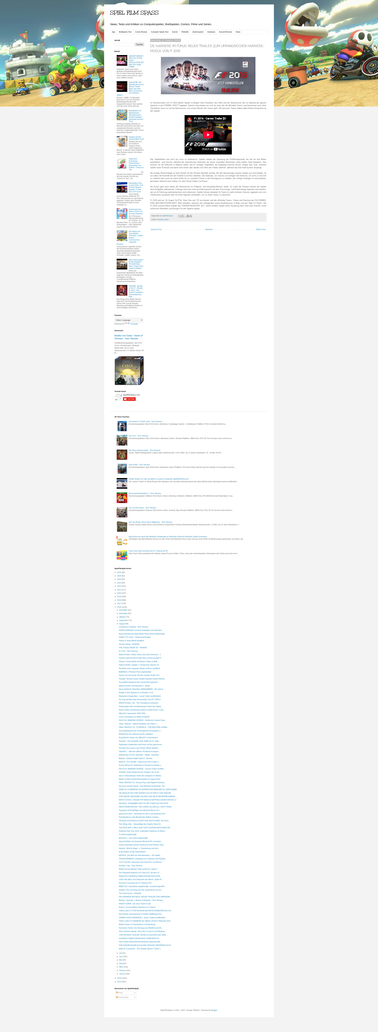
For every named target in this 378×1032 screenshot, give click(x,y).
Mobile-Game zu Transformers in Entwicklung (137, 924)
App (113, 32)
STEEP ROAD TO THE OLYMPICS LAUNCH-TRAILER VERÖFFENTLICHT (159, 479)
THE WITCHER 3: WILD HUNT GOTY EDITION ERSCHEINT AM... (145, 828)
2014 (119, 982)
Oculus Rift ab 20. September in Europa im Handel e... (140, 765)
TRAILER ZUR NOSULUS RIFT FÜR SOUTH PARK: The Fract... (144, 821)
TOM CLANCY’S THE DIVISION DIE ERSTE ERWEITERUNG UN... (145, 911)
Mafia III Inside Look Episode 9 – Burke (134, 686)
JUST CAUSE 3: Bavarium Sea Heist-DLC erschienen (140, 862)
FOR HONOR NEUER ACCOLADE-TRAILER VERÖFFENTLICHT (145, 945)
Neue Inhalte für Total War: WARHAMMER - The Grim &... (141, 689)
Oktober (122, 617)
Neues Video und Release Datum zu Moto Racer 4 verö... (142, 710)
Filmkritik (185, 32)
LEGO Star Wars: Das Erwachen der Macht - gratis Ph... (141, 879)
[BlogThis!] (182, 216)
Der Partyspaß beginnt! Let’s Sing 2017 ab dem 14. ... (140, 873)
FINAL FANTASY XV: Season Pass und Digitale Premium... (142, 783)
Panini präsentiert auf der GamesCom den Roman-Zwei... (142, 845)
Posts (120, 993)
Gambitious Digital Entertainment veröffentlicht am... (139, 938)
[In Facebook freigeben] (187, 216)
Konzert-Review (225, 32)
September (123, 620)
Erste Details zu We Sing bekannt (132, 852)
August (122, 624)
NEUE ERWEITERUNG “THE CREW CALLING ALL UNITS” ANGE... (146, 807)
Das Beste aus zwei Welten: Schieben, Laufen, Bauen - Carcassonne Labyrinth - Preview (130, 237)
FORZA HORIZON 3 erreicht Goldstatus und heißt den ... (141, 630)
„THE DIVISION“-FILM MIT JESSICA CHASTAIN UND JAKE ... (143, 935)
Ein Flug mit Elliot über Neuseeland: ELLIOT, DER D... (140, 700)
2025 (119, 576)
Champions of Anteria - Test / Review (133, 627)
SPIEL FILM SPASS (134, 12)
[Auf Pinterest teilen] (190, 216)
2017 (119, 603)
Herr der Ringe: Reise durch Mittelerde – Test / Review (150, 522)
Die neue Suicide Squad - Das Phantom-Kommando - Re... (142, 786)
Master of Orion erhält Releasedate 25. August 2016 (139, 779)
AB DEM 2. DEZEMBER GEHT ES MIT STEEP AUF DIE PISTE (143, 803)
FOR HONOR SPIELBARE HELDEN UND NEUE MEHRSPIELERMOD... (147, 796)
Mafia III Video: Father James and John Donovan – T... (140, 655)
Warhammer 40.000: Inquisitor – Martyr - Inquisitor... (139, 755)
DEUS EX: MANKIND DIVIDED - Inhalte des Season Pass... (142, 720)
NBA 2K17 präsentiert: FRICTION (132, 713)
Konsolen (160, 219)
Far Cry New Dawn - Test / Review (142, 508)
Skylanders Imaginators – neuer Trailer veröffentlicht (140, 696)
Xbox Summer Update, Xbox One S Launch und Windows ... (143, 931)
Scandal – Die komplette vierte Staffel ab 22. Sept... (139, 741)
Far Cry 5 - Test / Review (138, 436)
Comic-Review (141, 32)
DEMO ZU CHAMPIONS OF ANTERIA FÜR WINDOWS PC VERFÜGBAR (148, 789)
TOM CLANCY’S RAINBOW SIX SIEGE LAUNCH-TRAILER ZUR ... (145, 921)
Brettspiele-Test (125, 32)
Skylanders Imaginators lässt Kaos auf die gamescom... (141, 744)
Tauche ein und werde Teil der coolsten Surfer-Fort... (140, 675)
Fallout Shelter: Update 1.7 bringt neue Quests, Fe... (139, 665)
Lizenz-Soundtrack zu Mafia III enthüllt (134, 717)
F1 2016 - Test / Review (128, 651)
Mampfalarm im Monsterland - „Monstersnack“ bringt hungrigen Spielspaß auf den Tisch (136, 116)
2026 (119, 572)
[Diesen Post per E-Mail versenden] (179, 216)
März (121, 967)
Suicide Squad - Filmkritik (129, 644)
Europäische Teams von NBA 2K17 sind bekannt (138, 738)
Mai (121, 960)
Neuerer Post (156, 229)
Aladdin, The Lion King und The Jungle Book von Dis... (141, 890)
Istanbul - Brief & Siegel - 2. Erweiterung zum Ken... (139, 848)
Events (175, 32)
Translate (134, 324)
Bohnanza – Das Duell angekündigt (133, 838)
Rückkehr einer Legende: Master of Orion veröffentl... (140, 668)
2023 (119, 583)
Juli (120, 953)
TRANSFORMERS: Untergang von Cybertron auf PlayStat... (142, 859)
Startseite (209, 229)
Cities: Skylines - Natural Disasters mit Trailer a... (138, 724)
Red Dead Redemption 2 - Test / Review (145, 493)
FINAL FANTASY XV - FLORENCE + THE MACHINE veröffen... (144, 727)
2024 (119, 579)
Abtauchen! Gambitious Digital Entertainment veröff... (140, 876)
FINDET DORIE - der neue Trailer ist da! (135, 904)
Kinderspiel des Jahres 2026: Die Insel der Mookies (136, 211)
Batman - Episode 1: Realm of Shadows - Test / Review (141, 900)
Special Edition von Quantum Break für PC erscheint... (140, 841)
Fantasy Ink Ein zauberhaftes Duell (136, 138)
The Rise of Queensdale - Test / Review (144, 450)
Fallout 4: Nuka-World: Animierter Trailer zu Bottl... (139, 661)
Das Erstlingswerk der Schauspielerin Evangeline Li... (140, 731)
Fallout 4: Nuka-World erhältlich (131, 641)
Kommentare (123, 997)
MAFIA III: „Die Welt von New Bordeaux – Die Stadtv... (140, 855)
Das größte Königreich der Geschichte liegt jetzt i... (139, 682)
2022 (119, 586)
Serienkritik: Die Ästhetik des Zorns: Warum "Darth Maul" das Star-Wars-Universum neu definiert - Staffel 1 (130, 88)
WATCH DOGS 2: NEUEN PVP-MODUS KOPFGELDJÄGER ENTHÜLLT (147, 800)
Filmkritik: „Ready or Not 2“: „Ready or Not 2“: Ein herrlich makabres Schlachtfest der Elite (136, 291)
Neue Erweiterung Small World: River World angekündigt (141, 634)
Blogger (214, 1010)
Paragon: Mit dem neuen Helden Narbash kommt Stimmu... (142, 679)
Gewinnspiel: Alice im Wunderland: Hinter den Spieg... (140, 706)
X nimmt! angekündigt (127, 834)
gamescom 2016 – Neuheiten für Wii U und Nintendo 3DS (142, 814)
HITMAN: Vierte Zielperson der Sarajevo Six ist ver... (139, 772)
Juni (121, 957)
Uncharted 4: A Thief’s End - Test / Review (145, 421)
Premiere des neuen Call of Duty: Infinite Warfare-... (139, 748)
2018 (119, 600)
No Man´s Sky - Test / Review (130, 866)
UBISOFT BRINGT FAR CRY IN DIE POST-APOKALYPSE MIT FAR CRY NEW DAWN (136, 61)
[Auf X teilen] (185, 216)
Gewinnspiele (197, 32)
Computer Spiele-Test (159, 32)
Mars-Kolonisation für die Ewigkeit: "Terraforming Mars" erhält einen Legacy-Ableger (136, 264)
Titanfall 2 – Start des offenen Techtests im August (138, 751)
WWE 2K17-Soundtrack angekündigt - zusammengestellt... (142, 886)
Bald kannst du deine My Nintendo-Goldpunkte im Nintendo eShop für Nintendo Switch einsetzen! (168, 537)
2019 (119, 597)
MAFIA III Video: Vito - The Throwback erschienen (138, 703)
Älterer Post (260, 229)
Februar (122, 970)
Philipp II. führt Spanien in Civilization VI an (136, 693)
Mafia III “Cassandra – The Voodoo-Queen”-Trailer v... (140, 949)
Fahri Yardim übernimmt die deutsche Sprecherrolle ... (140, 942)
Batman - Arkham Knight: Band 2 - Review (135, 758)
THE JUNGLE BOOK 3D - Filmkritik (133, 648)
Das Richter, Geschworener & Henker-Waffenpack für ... (141, 914)
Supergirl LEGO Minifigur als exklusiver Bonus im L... (140, 810)
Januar (122, 974)
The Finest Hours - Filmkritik (130, 893)
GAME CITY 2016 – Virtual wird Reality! (134, 637)
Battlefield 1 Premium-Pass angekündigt (135, 672)
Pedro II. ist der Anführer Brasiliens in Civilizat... (138, 907)
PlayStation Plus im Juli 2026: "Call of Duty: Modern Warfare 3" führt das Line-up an (136, 187)
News (238, 32)
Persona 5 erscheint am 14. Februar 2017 (135, 883)
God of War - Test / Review (139, 465)
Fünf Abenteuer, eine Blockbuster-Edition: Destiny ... (139, 817)
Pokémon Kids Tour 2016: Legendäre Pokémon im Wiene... (142, 831)
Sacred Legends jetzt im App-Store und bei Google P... (140, 658)
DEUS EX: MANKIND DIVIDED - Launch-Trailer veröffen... (142, 769)
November (123, 613)
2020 (119, 593)
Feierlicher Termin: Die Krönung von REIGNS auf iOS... (141, 928)
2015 (119, 978)
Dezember (123, 610)
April (121, 963)
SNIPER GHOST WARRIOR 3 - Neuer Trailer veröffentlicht (142, 918)
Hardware (211, 32)
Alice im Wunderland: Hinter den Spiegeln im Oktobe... (140, 776)
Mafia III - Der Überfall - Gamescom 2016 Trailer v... (139, 762)
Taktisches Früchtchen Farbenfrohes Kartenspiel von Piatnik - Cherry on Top (136, 164)
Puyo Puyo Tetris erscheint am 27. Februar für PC (148, 551)
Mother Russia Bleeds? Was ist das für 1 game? (138, 869)
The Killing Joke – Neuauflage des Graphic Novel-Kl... (140, 824)
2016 (119, 607)
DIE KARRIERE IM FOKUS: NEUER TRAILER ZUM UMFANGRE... (145, 897)
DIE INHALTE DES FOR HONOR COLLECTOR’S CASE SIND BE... (145, 793)
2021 (119, 590)
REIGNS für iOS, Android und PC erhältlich (136, 734)
